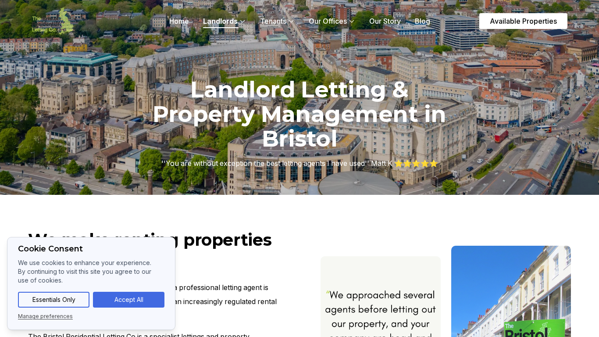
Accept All (128, 299)
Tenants (273, 21)
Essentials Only (53, 299)
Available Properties (523, 21)
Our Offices (328, 21)
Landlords (220, 21)
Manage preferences (45, 316)
